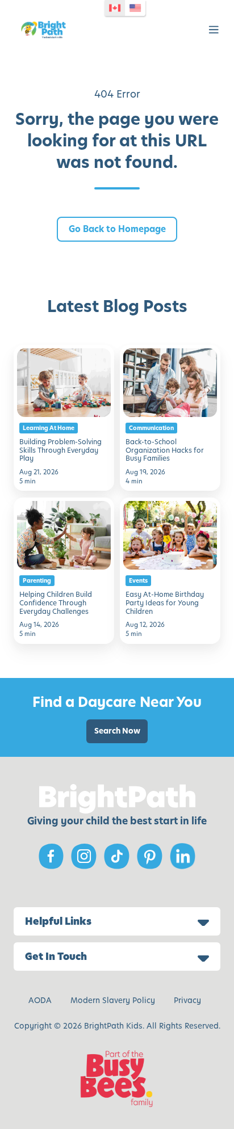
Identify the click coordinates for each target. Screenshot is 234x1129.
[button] (213, 29)
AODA (40, 1000)
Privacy (187, 1000)
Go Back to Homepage (117, 229)
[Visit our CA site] (115, 8)
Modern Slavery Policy (112, 1000)
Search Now (117, 731)
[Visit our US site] (136, 8)
